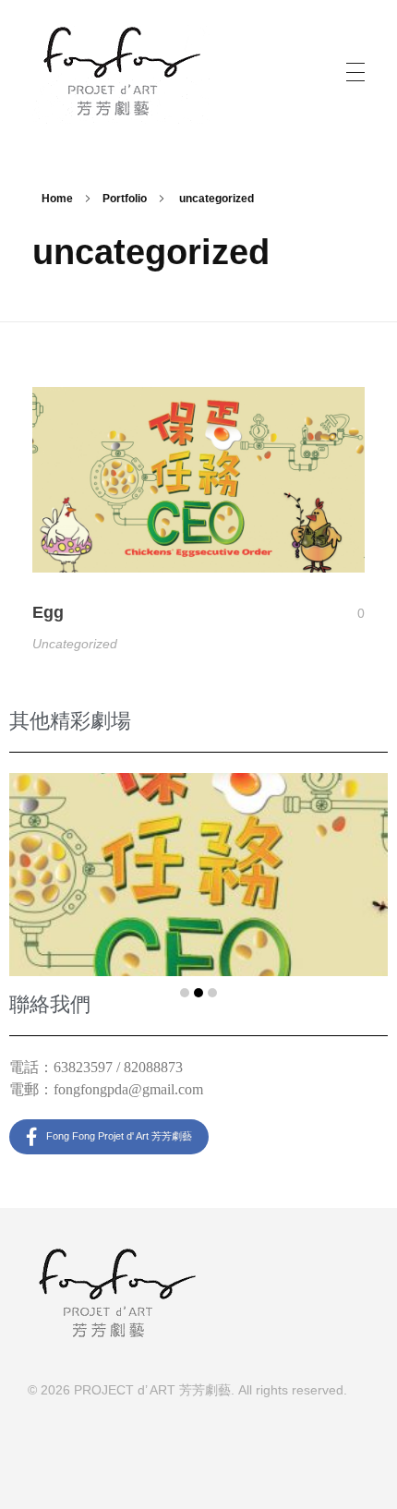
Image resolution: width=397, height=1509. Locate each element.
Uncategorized (74, 643)
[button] (184, 992)
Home (57, 198)
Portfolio (124, 198)
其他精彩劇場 (70, 720)
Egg (48, 612)
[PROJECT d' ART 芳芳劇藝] (121, 69)
